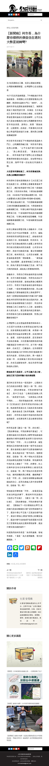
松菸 (17, 564)
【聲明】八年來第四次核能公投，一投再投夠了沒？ (24, 671)
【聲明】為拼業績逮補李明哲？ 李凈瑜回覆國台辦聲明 (33, 575)
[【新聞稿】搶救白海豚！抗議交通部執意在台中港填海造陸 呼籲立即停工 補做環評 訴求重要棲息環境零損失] (24, 718)
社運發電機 (14, 28)
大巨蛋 (12, 564)
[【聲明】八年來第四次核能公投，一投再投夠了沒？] (24, 654)
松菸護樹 (23, 564)
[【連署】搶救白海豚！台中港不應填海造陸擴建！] (24, 686)
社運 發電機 (26, 598)
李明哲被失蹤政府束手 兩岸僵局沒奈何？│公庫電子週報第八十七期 (15, 575)
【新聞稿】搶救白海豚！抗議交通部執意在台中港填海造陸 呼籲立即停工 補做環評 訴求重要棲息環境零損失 (24, 738)
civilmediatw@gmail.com (24, 763)
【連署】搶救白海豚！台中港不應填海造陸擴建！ (24, 703)
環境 (8, 28)
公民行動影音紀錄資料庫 (24, 754)
